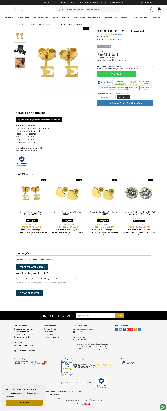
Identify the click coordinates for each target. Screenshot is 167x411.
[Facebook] (116, 329)
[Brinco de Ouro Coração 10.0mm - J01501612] (67, 193)
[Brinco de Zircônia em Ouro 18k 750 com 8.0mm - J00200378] (139, 193)
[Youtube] (128, 329)
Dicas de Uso (18, 343)
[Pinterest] (131, 329)
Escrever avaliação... (32, 267)
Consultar (123, 97)
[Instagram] (124, 329)
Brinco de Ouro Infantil (46, 24)
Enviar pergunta (29, 293)
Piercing (123, 17)
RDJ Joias (18, 24)
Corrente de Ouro (61, 17)
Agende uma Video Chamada (24, 351)
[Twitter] (120, 329)
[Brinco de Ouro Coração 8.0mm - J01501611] (103, 193)
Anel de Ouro (23, 17)
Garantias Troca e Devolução (24, 334)
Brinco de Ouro (41, 17)
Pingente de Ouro (139, 17)
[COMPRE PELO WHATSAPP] (125, 103)
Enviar (119, 315)
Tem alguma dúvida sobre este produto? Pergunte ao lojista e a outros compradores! (46, 279)
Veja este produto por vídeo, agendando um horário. (38, 120)
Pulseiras (156, 17)
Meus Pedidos (49, 334)
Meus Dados (48, 332)
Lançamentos (110, 17)
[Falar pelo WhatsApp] (163, 407)
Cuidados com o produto (23, 340)
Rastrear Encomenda (51, 337)
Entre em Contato (50, 329)
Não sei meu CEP (122, 94)
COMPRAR (115, 74)
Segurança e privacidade (22, 337)
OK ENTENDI (24, 403)
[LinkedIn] (139, 329)
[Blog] (135, 329)
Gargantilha (94, 17)
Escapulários (79, 17)
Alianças (9, 17)
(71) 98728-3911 (147, 2)
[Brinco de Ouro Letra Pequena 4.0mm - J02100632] (32, 193)
